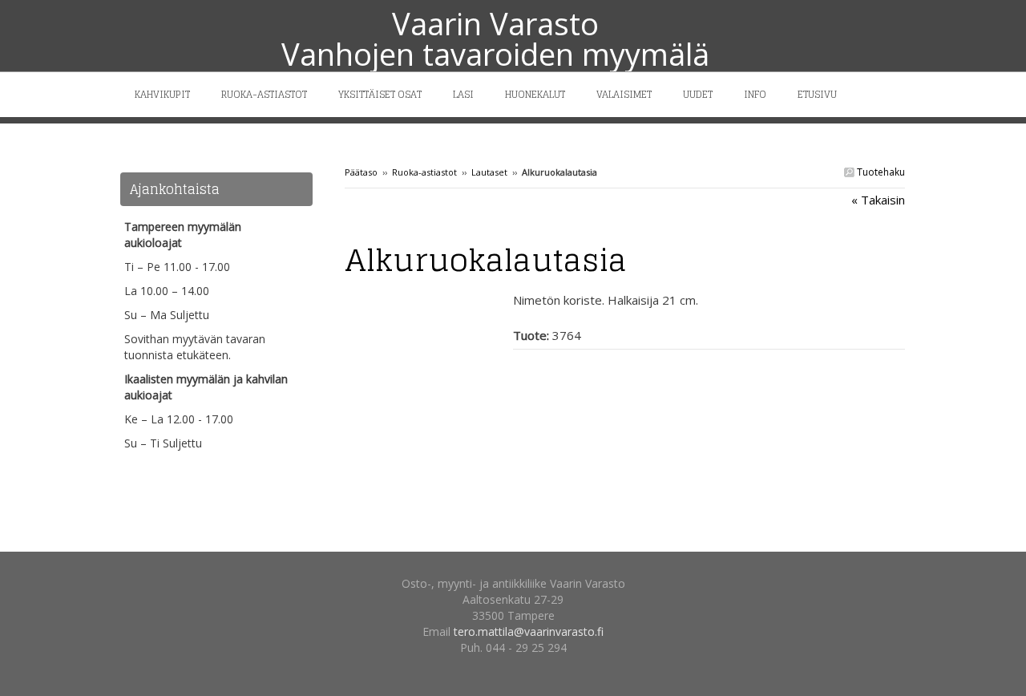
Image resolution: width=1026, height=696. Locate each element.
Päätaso (361, 172)
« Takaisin (878, 200)
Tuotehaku (879, 172)
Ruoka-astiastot (424, 172)
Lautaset (489, 172)
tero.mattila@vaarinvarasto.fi (529, 631)
